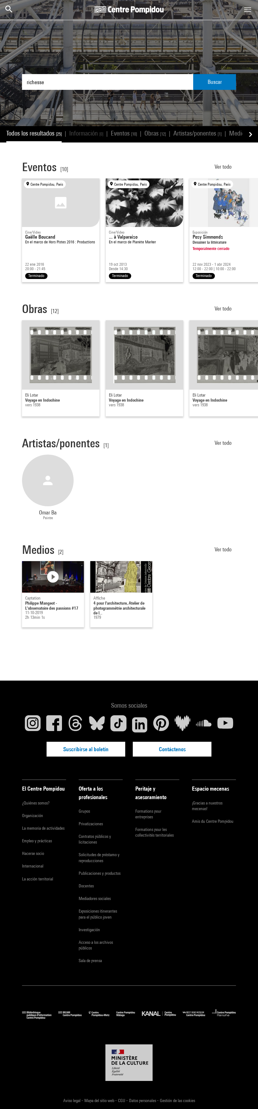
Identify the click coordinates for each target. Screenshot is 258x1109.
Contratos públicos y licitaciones (95, 839)
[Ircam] (73, 1017)
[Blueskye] (97, 724)
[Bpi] (40, 1017)
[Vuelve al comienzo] (243, 1094)
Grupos (84, 811)
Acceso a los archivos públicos (96, 945)
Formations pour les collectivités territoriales (154, 832)
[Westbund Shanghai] (197, 1017)
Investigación (89, 929)
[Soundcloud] (204, 724)
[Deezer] (182, 724)
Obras (155, 133)
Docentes (86, 885)
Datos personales (143, 1100)
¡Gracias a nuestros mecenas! (207, 805)
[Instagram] (32, 724)
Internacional (32, 865)
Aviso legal (72, 1100)
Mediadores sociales (95, 898)
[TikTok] (118, 724)
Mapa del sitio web (99, 1100)
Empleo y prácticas (37, 840)
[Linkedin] (139, 724)
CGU (122, 1100)
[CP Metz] (102, 1017)
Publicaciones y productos (100, 873)
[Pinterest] (161, 724)
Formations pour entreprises (148, 814)
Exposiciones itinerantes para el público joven (98, 914)
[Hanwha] (224, 1017)
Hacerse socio (33, 853)
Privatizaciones (91, 823)
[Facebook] (54, 724)
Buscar (215, 81)
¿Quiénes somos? (35, 802)
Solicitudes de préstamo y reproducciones (99, 857)
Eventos (124, 133)
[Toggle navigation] (247, 9)
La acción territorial (37, 878)
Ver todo (224, 166)
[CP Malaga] (129, 1017)
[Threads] (75, 724)
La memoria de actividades (43, 828)
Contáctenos (172, 749)
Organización (32, 815)
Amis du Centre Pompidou (212, 821)
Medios (240, 133)
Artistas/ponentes (197, 133)
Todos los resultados (34, 133)
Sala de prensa (90, 960)
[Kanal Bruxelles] (162, 1017)
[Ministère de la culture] (129, 1062)
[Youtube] (225, 724)
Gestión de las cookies (177, 1100)
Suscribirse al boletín (86, 749)
